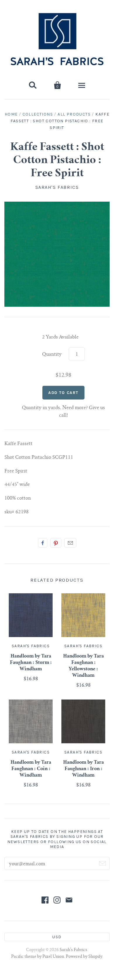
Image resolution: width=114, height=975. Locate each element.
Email (70, 542)
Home (11, 114)
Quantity (52, 354)
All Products (74, 114)
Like (42, 542)
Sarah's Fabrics (57, 187)
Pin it (55, 542)
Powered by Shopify (84, 957)
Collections (38, 114)
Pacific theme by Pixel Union (37, 957)
